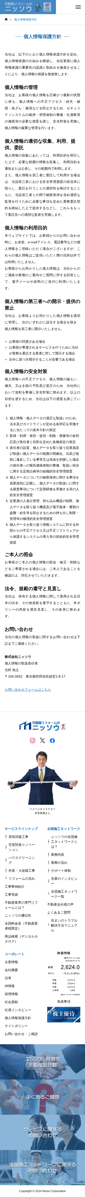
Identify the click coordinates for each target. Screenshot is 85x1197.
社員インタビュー (18, 1010)
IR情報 (10, 986)
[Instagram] (32, 740)
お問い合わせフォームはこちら (28, 689)
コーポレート (15, 954)
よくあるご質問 (58, 912)
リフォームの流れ (21, 878)
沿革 (8, 978)
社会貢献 (11, 1002)
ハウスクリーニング (21, 860)
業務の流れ (59, 862)
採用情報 (11, 994)
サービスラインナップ (21, 829)
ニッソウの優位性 (18, 915)
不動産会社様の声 (60, 904)
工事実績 (11, 894)
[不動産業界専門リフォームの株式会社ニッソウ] (28, 7)
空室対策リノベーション (21, 847)
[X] (42, 740)
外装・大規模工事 (21, 870)
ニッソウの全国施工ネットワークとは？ (64, 841)
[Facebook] (52, 740)
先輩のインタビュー (64, 881)
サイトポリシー (16, 1026)
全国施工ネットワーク (63, 829)
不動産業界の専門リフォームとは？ (21, 905)
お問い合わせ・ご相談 (21, 1034)
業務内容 (57, 854)
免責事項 (63, 1001)
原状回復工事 (18, 837)
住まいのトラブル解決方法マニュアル (64, 925)
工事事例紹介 (15, 886)
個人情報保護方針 (18, 1018)
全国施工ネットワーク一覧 (64, 894)
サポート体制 (61, 870)
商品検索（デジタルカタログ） (21, 938)
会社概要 (11, 970)
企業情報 (11, 962)
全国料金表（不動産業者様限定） (21, 926)
